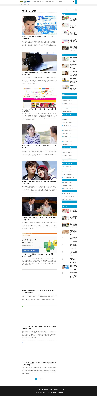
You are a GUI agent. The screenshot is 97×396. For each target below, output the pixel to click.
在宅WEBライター (67, 119)
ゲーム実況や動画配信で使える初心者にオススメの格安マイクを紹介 (39, 74)
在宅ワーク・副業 (40, 1)
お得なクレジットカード (68, 193)
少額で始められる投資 (67, 185)
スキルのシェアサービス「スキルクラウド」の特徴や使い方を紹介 (39, 110)
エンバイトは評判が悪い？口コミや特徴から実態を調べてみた (73, 253)
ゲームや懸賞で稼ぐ (67, 108)
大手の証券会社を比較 (67, 182)
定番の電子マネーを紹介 (68, 199)
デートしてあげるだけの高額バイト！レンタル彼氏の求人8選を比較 (39, 182)
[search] (76, 10)
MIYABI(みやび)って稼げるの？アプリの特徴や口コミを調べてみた (73, 232)
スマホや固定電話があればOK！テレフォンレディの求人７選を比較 (73, 59)
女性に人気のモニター (67, 122)
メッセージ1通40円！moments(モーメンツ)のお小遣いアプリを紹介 (73, 18)
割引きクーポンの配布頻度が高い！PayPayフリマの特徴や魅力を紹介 (73, 41)
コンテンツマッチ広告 (67, 174)
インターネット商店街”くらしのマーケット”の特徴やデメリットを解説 (39, 255)
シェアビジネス (66, 138)
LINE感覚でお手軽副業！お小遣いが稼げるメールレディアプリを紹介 (73, 66)
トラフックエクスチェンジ (68, 177)
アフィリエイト (55, 1)
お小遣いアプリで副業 (67, 155)
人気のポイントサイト (67, 103)
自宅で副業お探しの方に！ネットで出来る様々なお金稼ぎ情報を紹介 (73, 80)
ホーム (34, 389)
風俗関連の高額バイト (67, 160)
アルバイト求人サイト (67, 141)
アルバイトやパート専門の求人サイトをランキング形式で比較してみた (39, 327)
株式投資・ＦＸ (61, 1)
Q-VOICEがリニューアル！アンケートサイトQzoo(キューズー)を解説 (73, 260)
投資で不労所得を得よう (68, 188)
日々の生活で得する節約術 (68, 196)
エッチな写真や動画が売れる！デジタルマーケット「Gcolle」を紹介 (73, 239)
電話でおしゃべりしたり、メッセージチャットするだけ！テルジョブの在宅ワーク (73, 275)
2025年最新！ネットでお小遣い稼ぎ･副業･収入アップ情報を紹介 (51, 392)
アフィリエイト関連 (67, 163)
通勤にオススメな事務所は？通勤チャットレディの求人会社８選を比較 (73, 48)
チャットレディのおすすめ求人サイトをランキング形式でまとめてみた (73, 73)
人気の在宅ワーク (67, 125)
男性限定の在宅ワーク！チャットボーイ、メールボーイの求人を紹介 (73, 218)
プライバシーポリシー (48, 389)
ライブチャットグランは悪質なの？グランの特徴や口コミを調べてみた (73, 225)
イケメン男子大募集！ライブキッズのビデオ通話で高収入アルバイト (39, 364)
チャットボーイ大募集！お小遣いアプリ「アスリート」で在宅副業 (39, 37)
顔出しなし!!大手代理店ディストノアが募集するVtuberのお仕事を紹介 (73, 33)
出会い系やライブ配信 (67, 201)
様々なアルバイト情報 (67, 130)
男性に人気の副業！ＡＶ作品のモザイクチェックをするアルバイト (73, 246)
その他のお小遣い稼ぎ (67, 111)
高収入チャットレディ (67, 149)
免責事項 (56, 389)
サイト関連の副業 (67, 166)
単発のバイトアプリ (67, 144)
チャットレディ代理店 (67, 158)
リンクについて (40, 389)
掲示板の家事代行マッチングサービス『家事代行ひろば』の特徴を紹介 (38, 291)
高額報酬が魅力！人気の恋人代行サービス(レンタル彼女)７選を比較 (39, 219)
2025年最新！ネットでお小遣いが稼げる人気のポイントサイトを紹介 (73, 87)
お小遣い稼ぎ (33, 1)
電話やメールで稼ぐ (67, 152)
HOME (22, 4)
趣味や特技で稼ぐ (67, 133)
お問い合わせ (61, 389)
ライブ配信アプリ (67, 136)
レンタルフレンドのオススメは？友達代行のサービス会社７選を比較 (39, 146)
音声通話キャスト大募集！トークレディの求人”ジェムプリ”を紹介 (73, 25)
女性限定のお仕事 (48, 1)
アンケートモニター (67, 100)
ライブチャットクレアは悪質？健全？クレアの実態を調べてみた (73, 211)
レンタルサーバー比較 (67, 171)
